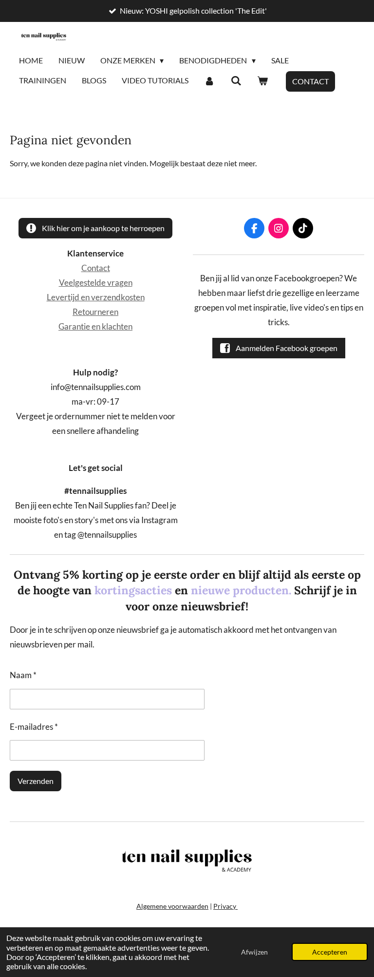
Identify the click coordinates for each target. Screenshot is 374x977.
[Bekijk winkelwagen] (262, 81)
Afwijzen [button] (254, 952)
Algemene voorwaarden (172, 906)
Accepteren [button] (329, 952)
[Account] (209, 81)
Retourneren (95, 312)
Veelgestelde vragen (95, 283)
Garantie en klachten (95, 327)
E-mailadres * (34, 727)
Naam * (23, 675)
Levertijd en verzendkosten (96, 297)
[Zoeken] (235, 81)
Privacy (225, 906)
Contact (95, 268)
